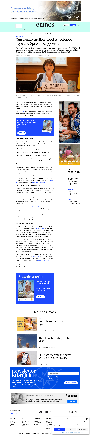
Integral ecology (32, 29)
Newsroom (12, 418)
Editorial (36, 421)
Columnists (37, 418)
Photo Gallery (13, 425)
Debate (47, 421)
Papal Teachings (50, 424)
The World (12, 421)
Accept (59, 429)
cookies (50, 378)
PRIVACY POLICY (29, 433)
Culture (12, 424)
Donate (66, 25)
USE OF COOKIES (36, 433)
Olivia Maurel (35, 207)
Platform (36, 424)
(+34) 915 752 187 (13, 413)
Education (42, 29)
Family (60, 29)
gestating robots (40, 228)
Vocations (66, 29)
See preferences (82, 429)
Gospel (48, 425)
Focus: (22, 29)
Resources (48, 418)
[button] (87, 418)
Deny (71, 429)
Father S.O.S (48, 428)
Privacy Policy (66, 432)
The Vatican (12, 422)
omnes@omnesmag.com (15, 414)
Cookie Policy (61, 432)
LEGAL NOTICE (21, 433)
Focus (17, 33)
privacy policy (74, 377)
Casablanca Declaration (38, 182)
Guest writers (37, 422)
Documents (49, 422)
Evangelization (52, 29)
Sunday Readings (50, 427)
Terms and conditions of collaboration (76, 432)
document (21, 111)
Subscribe (73, 25)
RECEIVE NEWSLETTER (71, 382)
